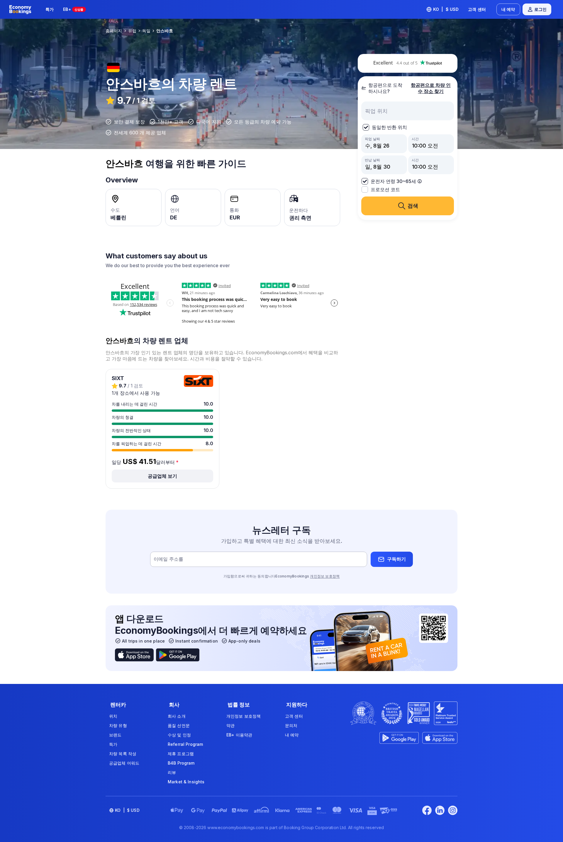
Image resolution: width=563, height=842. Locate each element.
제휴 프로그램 (181, 753)
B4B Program (181, 762)
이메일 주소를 (168, 559)
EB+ (73, 9)
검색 (413, 206)
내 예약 (508, 9)
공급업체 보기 (162, 476)
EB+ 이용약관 (239, 734)
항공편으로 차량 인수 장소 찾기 (431, 88)
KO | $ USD (446, 9)
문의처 (291, 725)
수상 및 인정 (179, 734)
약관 (230, 725)
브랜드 (115, 734)
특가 (49, 9)
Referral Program (185, 744)
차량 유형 (118, 725)
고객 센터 (477, 9)
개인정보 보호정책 (325, 576)
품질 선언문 (179, 725)
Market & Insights (186, 781)
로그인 (540, 9)
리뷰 (172, 772)
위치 (113, 716)
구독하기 (396, 559)
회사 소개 (177, 716)
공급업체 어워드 (124, 762)
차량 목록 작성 (122, 753)
